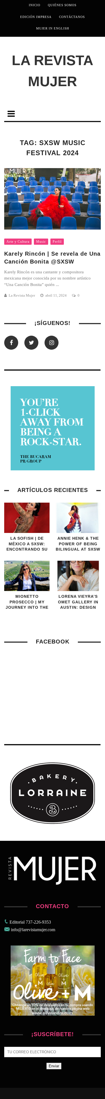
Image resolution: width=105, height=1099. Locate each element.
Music (41, 242)
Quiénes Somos (62, 5)
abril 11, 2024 (56, 295)
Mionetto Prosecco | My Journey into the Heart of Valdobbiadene (27, 607)
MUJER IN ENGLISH (52, 28)
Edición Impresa (36, 17)
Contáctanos (72, 17)
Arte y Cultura (17, 242)
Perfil (57, 242)
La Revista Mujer (52, 70)
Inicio (34, 5)
